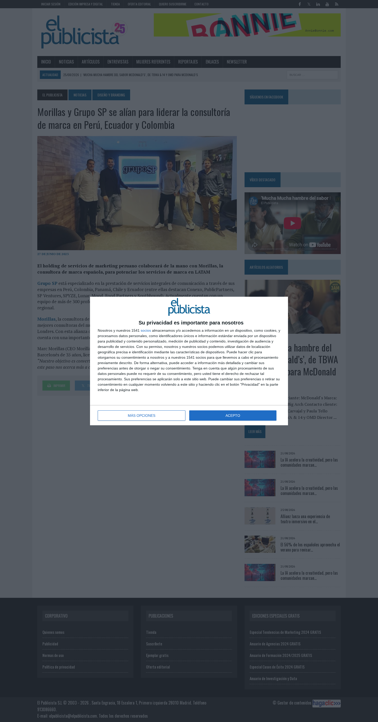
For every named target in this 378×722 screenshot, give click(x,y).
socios (146, 330)
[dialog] (189, 361)
